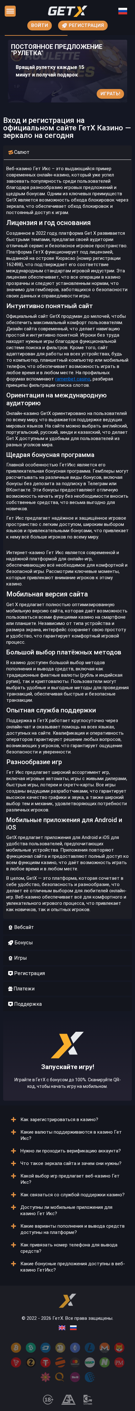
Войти (39, 25)
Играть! (110, 94)
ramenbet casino (72, 379)
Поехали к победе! (67, 1078)
